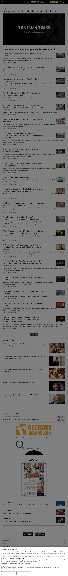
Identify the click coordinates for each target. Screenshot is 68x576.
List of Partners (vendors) (7, 569)
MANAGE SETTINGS (23, 573)
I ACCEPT (8, 573)
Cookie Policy (20, 558)
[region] (34, 561)
